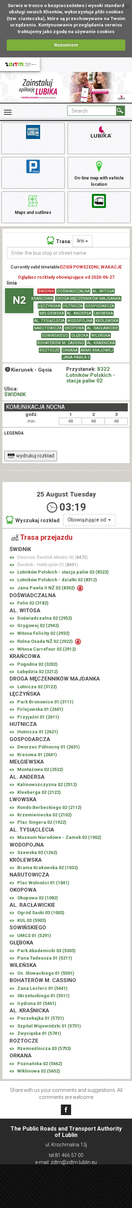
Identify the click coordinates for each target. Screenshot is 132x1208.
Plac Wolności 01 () (43, 882)
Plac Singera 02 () (42, 822)
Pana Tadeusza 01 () (44, 958)
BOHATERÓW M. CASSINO (60, 343)
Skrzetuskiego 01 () (43, 995)
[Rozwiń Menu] (7, 112)
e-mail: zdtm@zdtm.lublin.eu (66, 1162)
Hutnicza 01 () (37, 731)
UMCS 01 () (34, 935)
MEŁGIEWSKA (51, 313)
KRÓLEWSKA (106, 320)
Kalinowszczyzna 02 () (47, 784)
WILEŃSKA (100, 335)
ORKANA (70, 350)
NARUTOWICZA (48, 328)
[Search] (120, 111)
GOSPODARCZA (99, 306)
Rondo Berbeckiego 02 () (49, 807)
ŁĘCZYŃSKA (49, 306)
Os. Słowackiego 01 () (45, 973)
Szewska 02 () (37, 852)
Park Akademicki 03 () (46, 950)
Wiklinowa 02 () (38, 1071)
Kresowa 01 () (37, 754)
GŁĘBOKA (79, 335)
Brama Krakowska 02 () (47, 867)
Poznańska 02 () (39, 1063)
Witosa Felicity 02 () (43, 633)
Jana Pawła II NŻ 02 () (46, 587)
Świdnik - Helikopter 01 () (47, 564)
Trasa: (63, 241)
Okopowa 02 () (37, 897)
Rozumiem (66, 45)
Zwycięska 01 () (39, 1033)
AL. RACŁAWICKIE (102, 328)
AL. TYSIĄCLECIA (49, 320)
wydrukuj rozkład (35, 455)
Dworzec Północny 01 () (48, 747)
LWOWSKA (103, 313)
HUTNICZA (72, 306)
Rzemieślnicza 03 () (44, 1048)
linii (81, 241)
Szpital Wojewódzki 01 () (49, 1026)
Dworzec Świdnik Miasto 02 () (52, 557)
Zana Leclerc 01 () (42, 988)
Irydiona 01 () (36, 1003)
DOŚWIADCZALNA (73, 291)
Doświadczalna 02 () (44, 618)
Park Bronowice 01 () (45, 701)
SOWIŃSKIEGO (55, 335)
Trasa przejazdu (46, 537)
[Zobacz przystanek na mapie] (12, 557)
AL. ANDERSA (79, 313)
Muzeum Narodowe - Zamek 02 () (59, 837)
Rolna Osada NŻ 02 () (45, 641)
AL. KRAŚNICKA (101, 343)
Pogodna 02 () (37, 664)
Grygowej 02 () (38, 625)
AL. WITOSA (103, 291)
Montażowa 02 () (40, 769)
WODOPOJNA (80, 320)
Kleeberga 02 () (39, 792)
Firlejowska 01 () (40, 709)
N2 (19, 300)
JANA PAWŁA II (76, 357)
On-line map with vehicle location (99, 181)
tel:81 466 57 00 (66, 1155)
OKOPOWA (74, 328)
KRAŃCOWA (42, 298)
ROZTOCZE (49, 350)
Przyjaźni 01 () (38, 717)
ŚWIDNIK (46, 291)
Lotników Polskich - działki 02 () (57, 579)
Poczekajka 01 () (40, 1018)
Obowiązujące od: (88, 520)
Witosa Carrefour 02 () (46, 649)
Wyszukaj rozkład (37, 520)
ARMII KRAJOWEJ (97, 350)
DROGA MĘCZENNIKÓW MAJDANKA (88, 298)
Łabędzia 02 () (37, 671)
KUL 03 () (31, 920)
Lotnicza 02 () (37, 686)
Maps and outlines (33, 212)
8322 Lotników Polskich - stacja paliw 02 (90, 375)
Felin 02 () (33, 603)
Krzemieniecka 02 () (44, 814)
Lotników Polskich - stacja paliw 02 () (63, 572)
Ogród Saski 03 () (40, 912)
